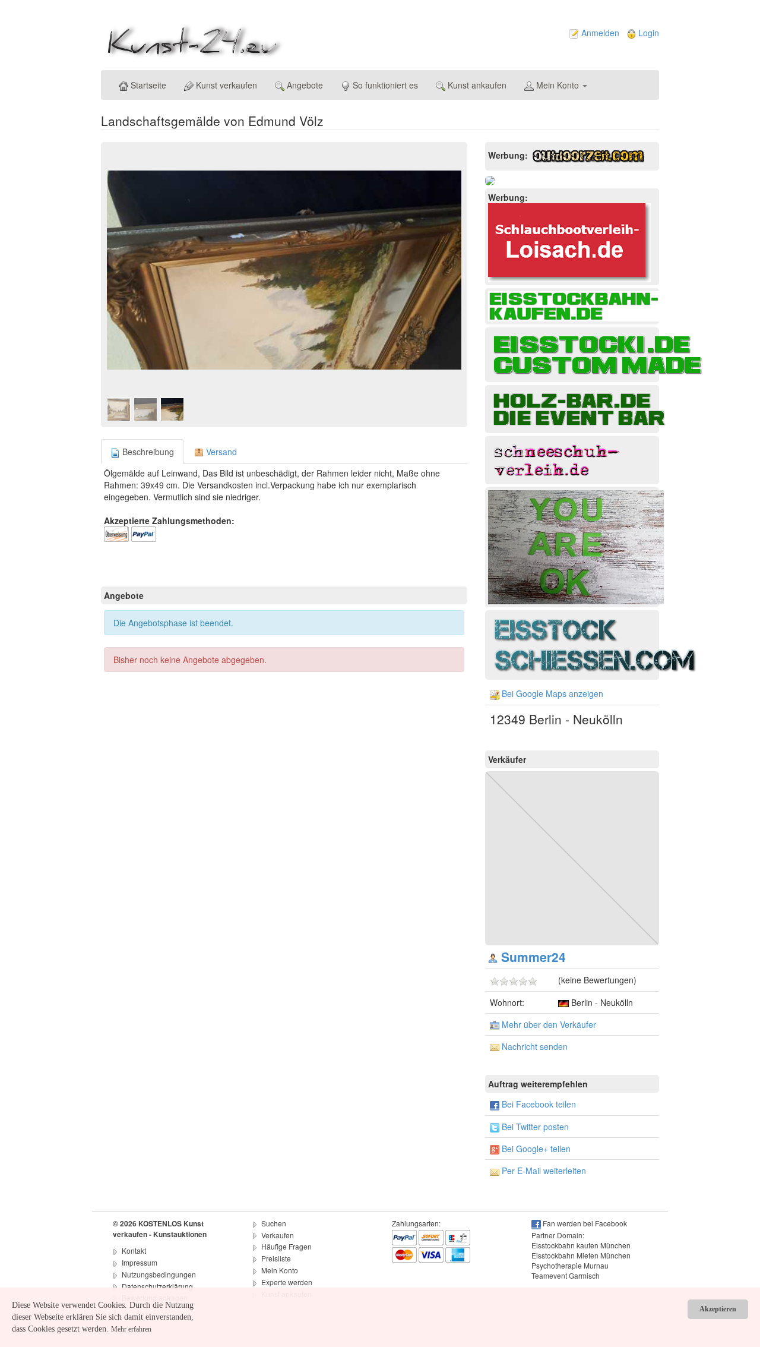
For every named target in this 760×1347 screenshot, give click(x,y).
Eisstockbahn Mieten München (581, 1255)
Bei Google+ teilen (536, 1148)
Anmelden (600, 33)
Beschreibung (147, 452)
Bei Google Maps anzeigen (552, 693)
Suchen (273, 1223)
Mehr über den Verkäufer (549, 1024)
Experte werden (286, 1282)
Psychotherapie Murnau (570, 1265)
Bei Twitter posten (535, 1127)
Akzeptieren (717, 1309)
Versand (220, 452)
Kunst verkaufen (225, 85)
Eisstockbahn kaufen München (581, 1245)
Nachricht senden (535, 1046)
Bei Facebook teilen (539, 1104)
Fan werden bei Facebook (585, 1223)
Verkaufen (277, 1235)
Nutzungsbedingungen (159, 1274)
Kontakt (134, 1250)
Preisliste (276, 1258)
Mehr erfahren (131, 1329)
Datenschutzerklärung (157, 1286)
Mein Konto (557, 85)
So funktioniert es (384, 85)
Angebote (303, 85)
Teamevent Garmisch (565, 1275)
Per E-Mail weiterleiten (544, 1170)
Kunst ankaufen (475, 85)
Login (648, 33)
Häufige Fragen (286, 1246)
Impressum (139, 1262)
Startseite (147, 85)
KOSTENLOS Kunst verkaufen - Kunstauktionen (160, 1228)
